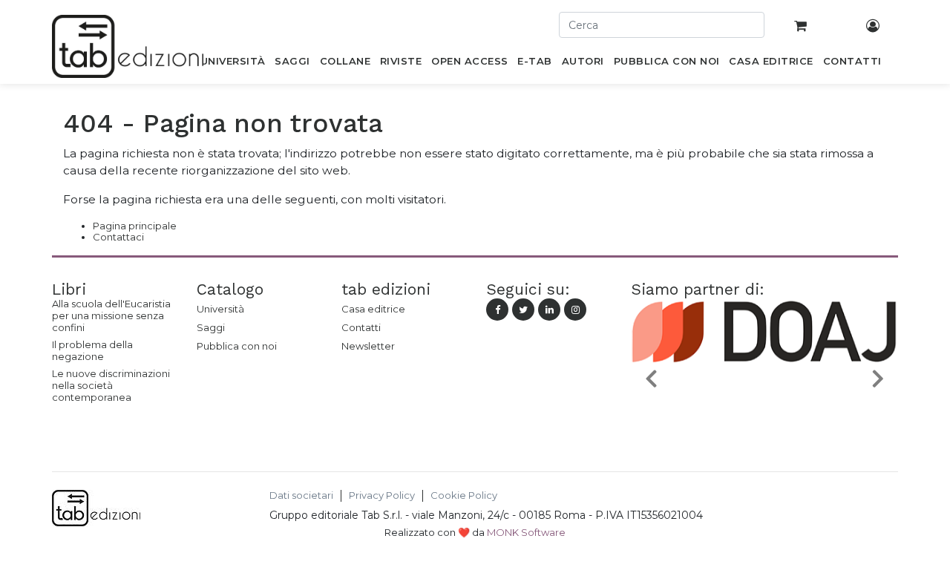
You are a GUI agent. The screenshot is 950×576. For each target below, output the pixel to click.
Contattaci (118, 237)
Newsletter (368, 346)
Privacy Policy (382, 495)
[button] (651, 377)
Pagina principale (135, 226)
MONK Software (526, 532)
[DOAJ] (764, 413)
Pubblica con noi (237, 346)
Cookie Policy (463, 495)
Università (220, 309)
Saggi (211, 327)
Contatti (361, 327)
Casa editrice (373, 309)
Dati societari (301, 495)
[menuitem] (232, 64)
